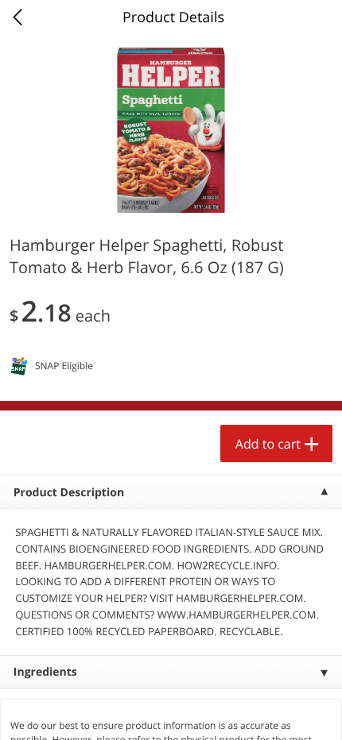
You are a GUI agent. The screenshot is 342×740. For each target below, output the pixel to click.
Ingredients (45, 672)
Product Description (69, 492)
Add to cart (268, 444)
